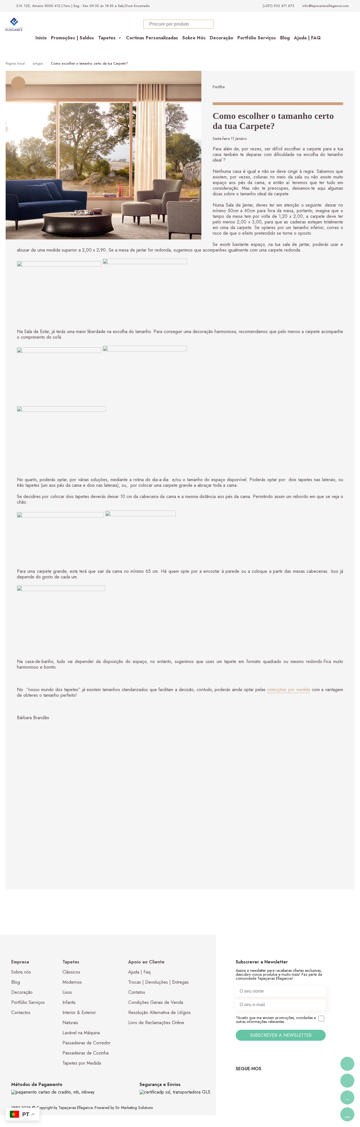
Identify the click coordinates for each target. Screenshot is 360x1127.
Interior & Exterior (79, 1012)
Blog (285, 38)
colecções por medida (288, 689)
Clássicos (71, 972)
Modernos (72, 982)
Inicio (41, 38)
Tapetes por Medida (81, 1063)
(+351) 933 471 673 (278, 6)
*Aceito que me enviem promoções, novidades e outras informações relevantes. (276, 1020)
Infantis (69, 1002)
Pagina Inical (15, 63)
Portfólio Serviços (256, 38)
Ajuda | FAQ (307, 38)
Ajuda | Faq (139, 972)
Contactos (20, 1012)
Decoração (221, 38)
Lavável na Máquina (81, 1032)
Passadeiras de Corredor (86, 1043)
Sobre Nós (194, 38)
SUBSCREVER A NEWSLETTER (281, 1035)
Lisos (67, 992)
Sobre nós (21, 972)
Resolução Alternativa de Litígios (159, 1012)
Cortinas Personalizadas (152, 38)
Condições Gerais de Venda (155, 1002)
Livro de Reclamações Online (156, 1022)
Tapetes (107, 38)
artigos (38, 63)
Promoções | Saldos (72, 38)
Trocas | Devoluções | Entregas (158, 982)
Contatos (136, 992)
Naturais (70, 1022)
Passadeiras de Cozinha (85, 1053)
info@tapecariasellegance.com (325, 6)
